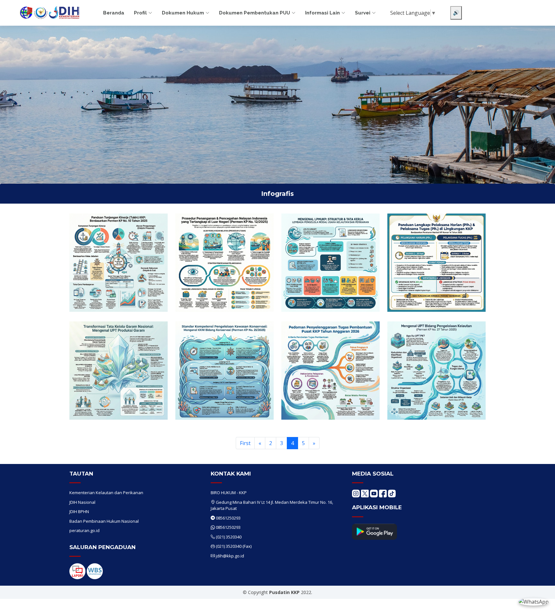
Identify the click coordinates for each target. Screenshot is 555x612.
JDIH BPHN (79, 511)
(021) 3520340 (229, 537)
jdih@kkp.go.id (230, 556)
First (245, 443)
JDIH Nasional (82, 502)
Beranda (113, 13)
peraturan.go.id (84, 530)
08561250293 (228, 518)
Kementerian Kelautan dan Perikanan (106, 492)
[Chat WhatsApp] (533, 601)
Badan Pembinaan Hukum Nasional (104, 521)
